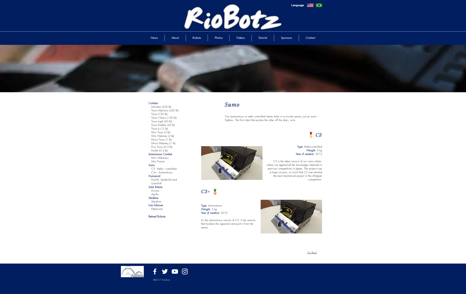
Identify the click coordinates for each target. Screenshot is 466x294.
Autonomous (166, 172)
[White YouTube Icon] (175, 271)
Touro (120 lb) (159, 114)
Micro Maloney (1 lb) (163, 143)
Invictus (155, 190)
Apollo (155, 194)
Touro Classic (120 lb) (164, 118)
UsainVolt (156, 183)
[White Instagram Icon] (185, 271)
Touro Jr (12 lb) (159, 129)
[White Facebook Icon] (155, 271)
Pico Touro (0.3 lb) (161, 147)
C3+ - (155, 172)
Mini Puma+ (158, 161)
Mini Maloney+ (160, 158)
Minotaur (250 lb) (161, 107)
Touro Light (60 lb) (161, 121)
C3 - (154, 169)
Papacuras (157, 209)
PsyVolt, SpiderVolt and (163, 180)
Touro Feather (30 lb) (163, 125)
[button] (215, 192)
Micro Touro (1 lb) (161, 139)
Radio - (161, 169)
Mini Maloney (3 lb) (162, 136)
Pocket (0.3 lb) (159, 150)
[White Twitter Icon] (165, 271)
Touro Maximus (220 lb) (165, 110)
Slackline (156, 201)
